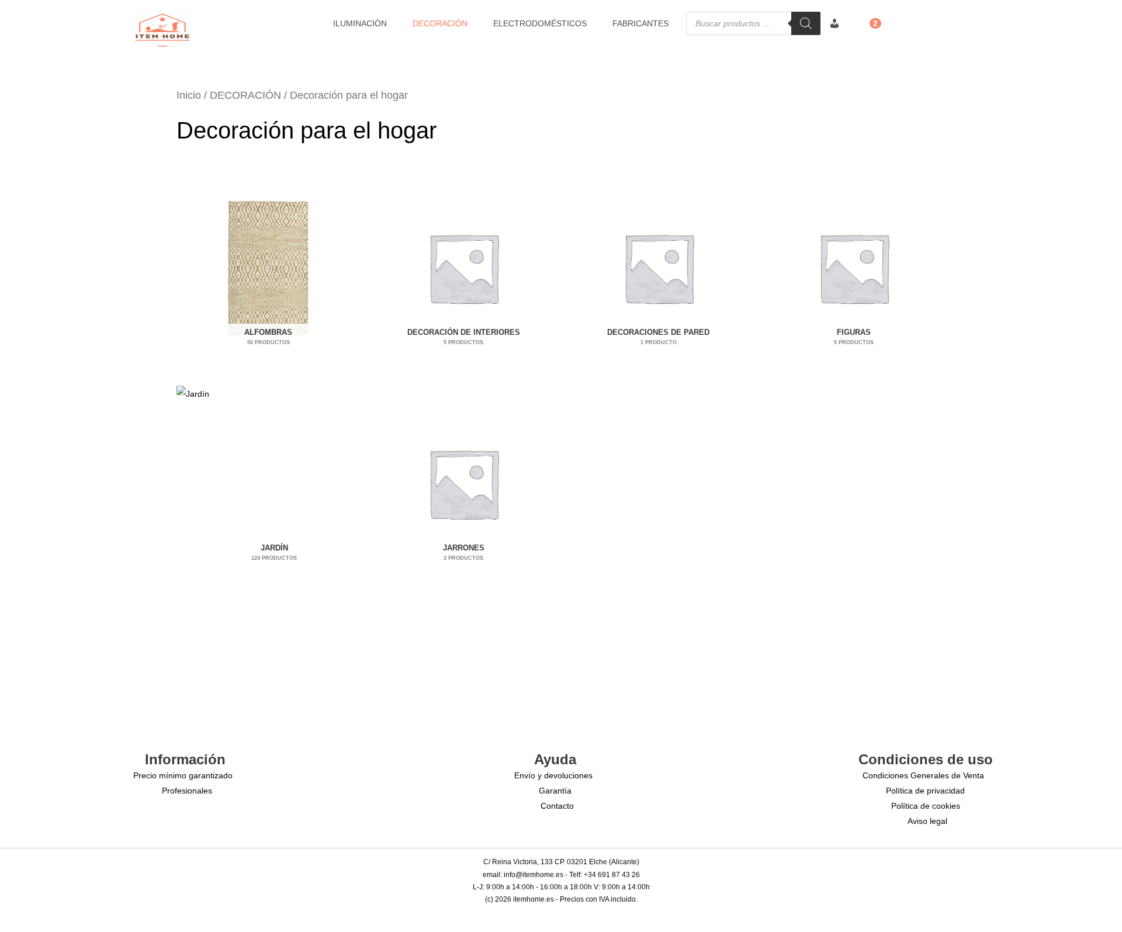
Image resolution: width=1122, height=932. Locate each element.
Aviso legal (927, 821)
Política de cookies (925, 805)
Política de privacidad (925, 790)
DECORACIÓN (440, 23)
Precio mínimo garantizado (183, 775)
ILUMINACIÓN (360, 23)
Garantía (555, 790)
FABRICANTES (640, 23)
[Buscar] (805, 23)
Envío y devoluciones (553, 775)
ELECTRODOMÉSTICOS (540, 23)
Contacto (557, 805)
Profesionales (187, 790)
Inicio (188, 95)
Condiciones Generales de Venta (923, 775)
